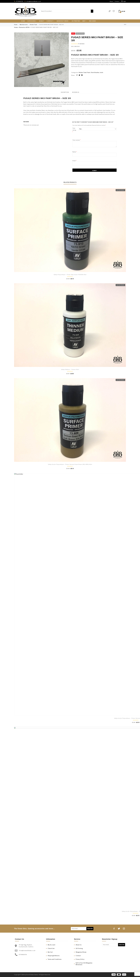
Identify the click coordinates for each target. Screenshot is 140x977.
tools (101, 72)
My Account (51, 945)
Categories (31, 21)
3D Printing (76, 21)
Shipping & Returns (53, 955)
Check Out (51, 948)
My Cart (50, 952)
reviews (81, 44)
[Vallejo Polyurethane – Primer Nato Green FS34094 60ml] (70, 230)
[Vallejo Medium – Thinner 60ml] (70, 325)
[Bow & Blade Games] (25, 11)
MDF (83, 21)
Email (74, 160)
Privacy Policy (80, 959)
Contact (117, 1)
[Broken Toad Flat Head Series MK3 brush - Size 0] (126, 24)
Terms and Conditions (54, 959)
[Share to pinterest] (82, 75)
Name (74, 152)
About (111, 1)
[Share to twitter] (79, 75)
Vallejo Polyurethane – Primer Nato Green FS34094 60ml (70, 274)
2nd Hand (92, 21)
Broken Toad (33, 24)
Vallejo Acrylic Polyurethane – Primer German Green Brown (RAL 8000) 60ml (70, 464)
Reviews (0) (75, 92)
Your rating (74, 130)
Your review (76, 140)
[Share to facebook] (77, 75)
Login (124, 1)
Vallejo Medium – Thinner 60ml (70, 369)
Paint (88, 72)
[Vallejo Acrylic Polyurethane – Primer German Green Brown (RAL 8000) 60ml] (70, 420)
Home (23, 21)
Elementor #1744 (24, 27)
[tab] (65, 92)
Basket (41, 21)
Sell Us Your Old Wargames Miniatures (84, 963)
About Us (78, 945)
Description (65, 92)
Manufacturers (62, 21)
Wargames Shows (81, 952)
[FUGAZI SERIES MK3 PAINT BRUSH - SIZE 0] (124, 24)
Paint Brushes (95, 72)
